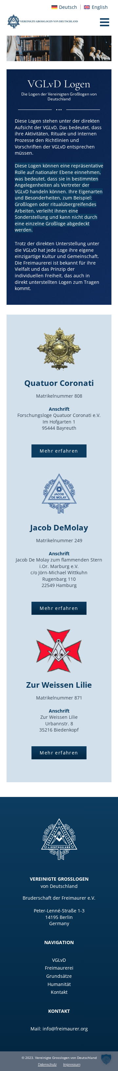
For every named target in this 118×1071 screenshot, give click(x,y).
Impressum (71, 1064)
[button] (106, 1059)
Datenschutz (47, 1064)
